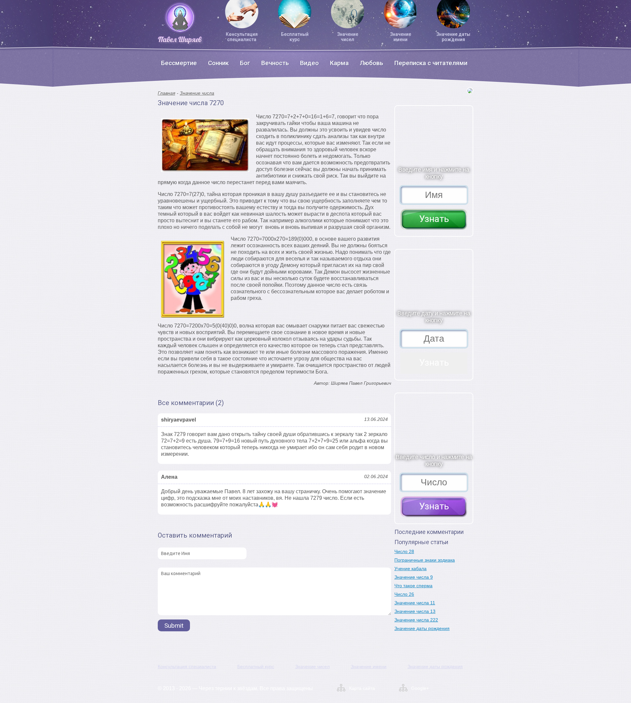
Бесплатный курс (295, 37)
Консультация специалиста (242, 37)
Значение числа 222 (416, 619)
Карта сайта (362, 688)
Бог (245, 63)
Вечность (275, 63)
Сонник (218, 63)
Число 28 (404, 551)
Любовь (371, 63)
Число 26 (404, 594)
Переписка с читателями (430, 63)
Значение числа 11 (414, 602)
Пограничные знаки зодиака (424, 560)
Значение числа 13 (414, 611)
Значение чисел (347, 37)
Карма (339, 63)
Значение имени (400, 37)
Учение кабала (410, 568)
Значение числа (197, 93)
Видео (309, 63)
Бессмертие (179, 63)
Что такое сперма (413, 585)
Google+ (420, 688)
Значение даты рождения (453, 37)
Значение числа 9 (413, 577)
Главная (166, 93)
